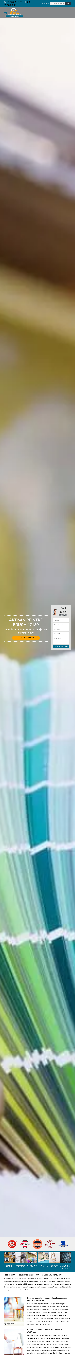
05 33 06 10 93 (14, 2)
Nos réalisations (26, 638)
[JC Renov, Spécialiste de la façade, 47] (14, 12)
